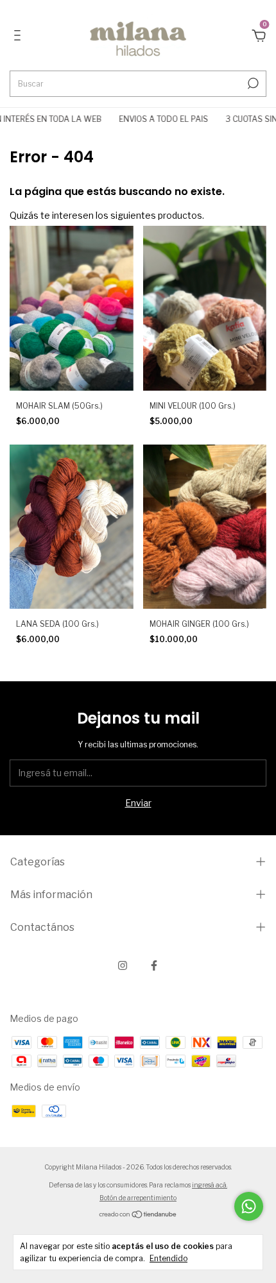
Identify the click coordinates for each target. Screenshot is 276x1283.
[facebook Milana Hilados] (154, 965)
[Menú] (20, 37)
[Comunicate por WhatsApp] (248, 1206)
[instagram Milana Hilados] (122, 965)
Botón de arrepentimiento (138, 1198)
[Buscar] (252, 83)
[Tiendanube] (138, 1215)
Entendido (168, 1258)
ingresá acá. (209, 1185)
